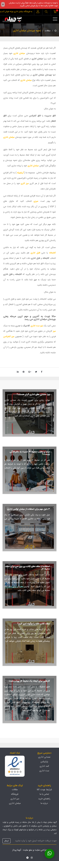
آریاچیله (20, 173)
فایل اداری (35, 253)
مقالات (47, 31)
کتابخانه (52, 253)
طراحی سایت (41, 850)
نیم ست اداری (37, 326)
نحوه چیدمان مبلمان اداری (27, 30)
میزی (35, 201)
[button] (46, 12)
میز (54, 331)
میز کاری (25, 183)
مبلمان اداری (19, 53)
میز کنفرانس (8, 336)
